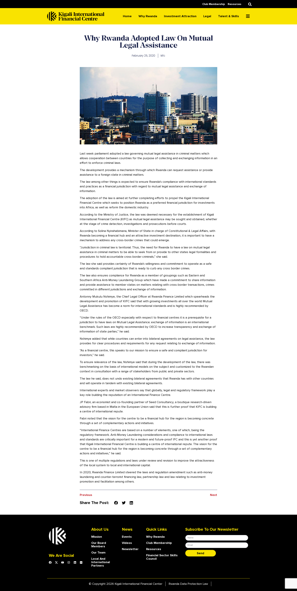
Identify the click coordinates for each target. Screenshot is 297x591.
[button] (250, 4)
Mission (96, 536)
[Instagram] (68, 562)
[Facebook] (50, 562)
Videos (127, 543)
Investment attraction (180, 16)
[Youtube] (62, 562)
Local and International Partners (100, 562)
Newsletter (130, 549)
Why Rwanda (148, 16)
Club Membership (159, 543)
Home (127, 16)
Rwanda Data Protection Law (188, 584)
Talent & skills (228, 16)
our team (98, 552)
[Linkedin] (75, 562)
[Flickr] (81, 562)
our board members (98, 544)
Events (127, 536)
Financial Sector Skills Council (162, 557)
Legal (207, 16)
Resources (153, 549)
